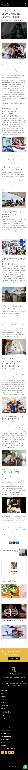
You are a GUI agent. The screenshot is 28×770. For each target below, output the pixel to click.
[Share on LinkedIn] (17, 543)
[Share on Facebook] (10, 543)
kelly (16, 20)
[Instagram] (6, 752)
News (20, 20)
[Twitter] (9, 766)
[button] (25, 3)
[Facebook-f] (2, 752)
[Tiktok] (12, 752)
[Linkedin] (9, 752)
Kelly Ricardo (14, 571)
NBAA (3, 94)
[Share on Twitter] (14, 543)
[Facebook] (15, 766)
